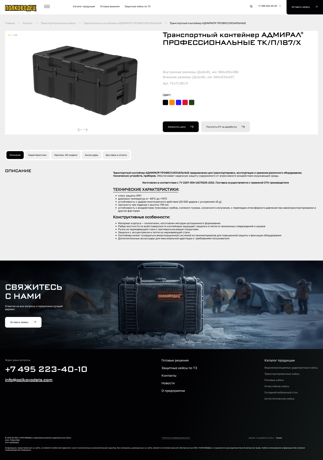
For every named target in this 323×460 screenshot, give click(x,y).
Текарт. (279, 438)
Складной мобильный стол (281, 392)
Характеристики (37, 155)
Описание (15, 155)
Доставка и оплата (116, 155)
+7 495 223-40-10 (267, 6)
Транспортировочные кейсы (282, 373)
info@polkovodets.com (28, 380)
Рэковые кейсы (274, 379)
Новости (168, 383)
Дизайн (252, 438)
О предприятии (173, 391)
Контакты (169, 375)
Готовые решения (175, 360)
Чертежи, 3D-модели (65, 155)
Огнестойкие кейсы (276, 386)
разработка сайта (265, 438)
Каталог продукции (279, 360)
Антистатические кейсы (279, 398)
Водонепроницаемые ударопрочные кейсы (291, 367)
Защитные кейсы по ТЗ (179, 368)
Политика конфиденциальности (176, 438)
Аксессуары (91, 155)
